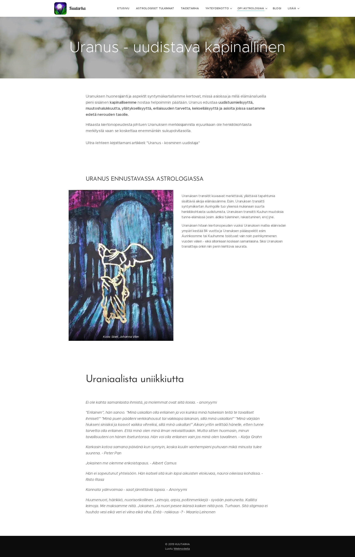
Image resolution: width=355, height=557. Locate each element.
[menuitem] (124, 8)
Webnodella (182, 548)
